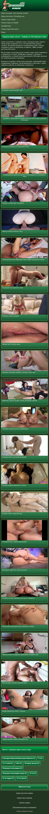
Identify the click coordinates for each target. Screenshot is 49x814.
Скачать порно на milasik (9, 23)
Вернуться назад (25, 787)
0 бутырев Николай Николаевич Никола (19, 758)
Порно (3, 32)
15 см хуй (21, 778)
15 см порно (8, 778)
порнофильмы (6, 26)
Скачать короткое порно (24, 811)
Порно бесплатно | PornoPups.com (12, 16)
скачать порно (24, 803)
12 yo (33, 773)
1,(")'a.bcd (8, 763)
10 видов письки (32, 763)
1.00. (19, 763)
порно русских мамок (24, 793)
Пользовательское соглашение (24, 807)
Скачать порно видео (8, 19)
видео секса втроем (24, 798)
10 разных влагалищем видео (15, 773)
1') (40, 758)
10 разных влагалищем (12, 768)
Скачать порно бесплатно (9, 29)
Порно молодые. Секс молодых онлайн (14, 13)
